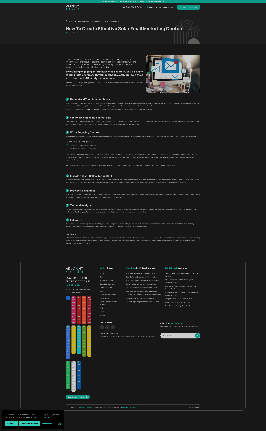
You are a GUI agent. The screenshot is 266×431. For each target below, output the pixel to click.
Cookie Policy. (46, 417)
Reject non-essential (30, 423)
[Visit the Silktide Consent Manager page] (59, 423)
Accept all (11, 423)
